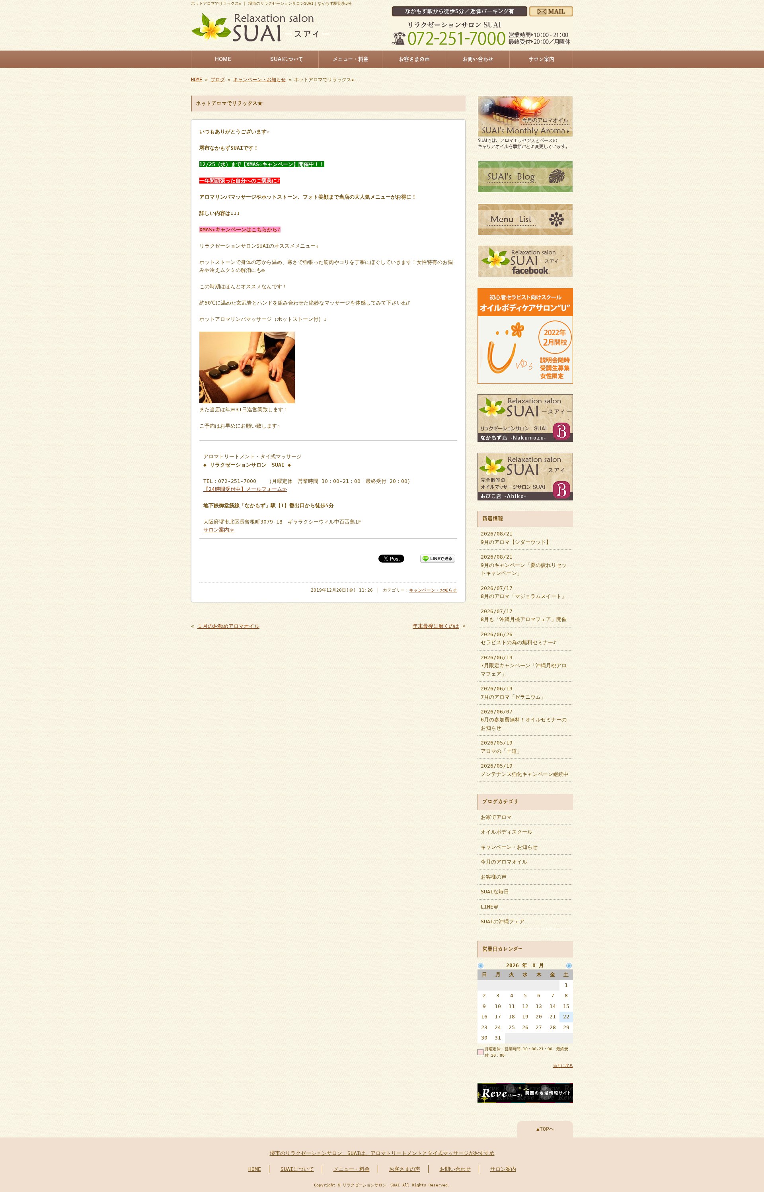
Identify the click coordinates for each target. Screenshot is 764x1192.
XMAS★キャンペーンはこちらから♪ (240, 230)
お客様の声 (494, 877)
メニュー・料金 (350, 59)
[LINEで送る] (437, 558)
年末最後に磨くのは (436, 626)
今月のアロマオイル (504, 862)
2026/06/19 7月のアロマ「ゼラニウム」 (513, 693)
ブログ (217, 79)
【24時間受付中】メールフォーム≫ (245, 489)
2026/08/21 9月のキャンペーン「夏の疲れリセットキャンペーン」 (524, 565)
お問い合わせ (477, 59)
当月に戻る (563, 1065)
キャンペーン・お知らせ (259, 79)
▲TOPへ (545, 1129)
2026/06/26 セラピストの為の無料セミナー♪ (518, 638)
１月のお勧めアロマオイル (228, 626)
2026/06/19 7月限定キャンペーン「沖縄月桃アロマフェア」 (524, 666)
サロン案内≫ (218, 530)
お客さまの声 (414, 59)
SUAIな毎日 (495, 892)
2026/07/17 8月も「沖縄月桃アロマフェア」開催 (524, 615)
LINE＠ (490, 907)
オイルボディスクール (506, 832)
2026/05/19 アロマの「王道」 (501, 747)
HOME (223, 59)
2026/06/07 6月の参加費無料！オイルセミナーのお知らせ (524, 720)
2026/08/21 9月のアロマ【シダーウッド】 (516, 538)
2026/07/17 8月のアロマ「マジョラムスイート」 (524, 592)
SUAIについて (286, 59)
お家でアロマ (496, 817)
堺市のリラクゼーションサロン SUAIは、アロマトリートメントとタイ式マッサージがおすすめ (382, 1153)
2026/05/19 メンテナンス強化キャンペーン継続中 (525, 770)
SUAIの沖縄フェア (502, 921)
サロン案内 (541, 59)
